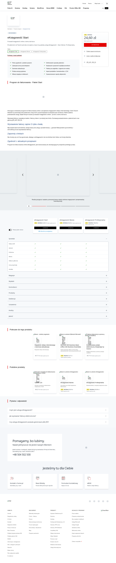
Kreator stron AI (54, 541)
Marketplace (9, 28)
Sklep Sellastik (54, 536)
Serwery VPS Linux (55, 524)
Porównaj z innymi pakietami (14, 55)
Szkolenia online (76, 527)
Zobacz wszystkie (76, 541)
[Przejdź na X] (90, 501)
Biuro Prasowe (11, 530)
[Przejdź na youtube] (99, 501)
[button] (29, 206)
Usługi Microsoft (76, 522)
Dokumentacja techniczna (35, 522)
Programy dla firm (76, 536)
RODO (9, 539)
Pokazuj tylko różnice (18, 229)
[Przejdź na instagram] (108, 501)
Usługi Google (75, 524)
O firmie (9, 519)
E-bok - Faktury (33, 516)
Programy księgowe (17, 28)
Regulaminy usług (11, 516)
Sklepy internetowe (55, 533)
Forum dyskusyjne (33, 524)
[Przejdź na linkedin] (94, 501)
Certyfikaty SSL (54, 530)
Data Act (9, 547)
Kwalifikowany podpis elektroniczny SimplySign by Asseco (95, 347)
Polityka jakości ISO (12, 536)
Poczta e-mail (53, 539)
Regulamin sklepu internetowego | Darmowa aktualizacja (45, 346)
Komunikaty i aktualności (35, 527)
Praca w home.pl (11, 527)
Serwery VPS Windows (56, 527)
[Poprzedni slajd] (22, 175)
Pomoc (90, 3)
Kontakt (9, 522)
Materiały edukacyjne (34, 513)
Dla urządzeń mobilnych (78, 519)
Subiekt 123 (38, 382)
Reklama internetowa (55, 544)
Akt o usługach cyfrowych (13, 544)
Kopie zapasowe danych (78, 533)
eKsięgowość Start (13, 51)
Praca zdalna (75, 513)
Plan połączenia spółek (13, 553)
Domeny (52, 516)
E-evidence (10, 556)
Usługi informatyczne (55, 547)
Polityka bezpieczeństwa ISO (14, 533)
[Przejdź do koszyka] (107, 3)
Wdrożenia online (76, 530)
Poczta (84, 3)
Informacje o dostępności (13, 541)
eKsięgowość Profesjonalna (39, 51)
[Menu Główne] (10, 3)
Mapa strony (10, 550)
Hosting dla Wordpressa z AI (57, 522)
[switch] (10, 230)
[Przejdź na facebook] (103, 501)
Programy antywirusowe (78, 516)
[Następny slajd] (93, 175)
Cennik (9, 513)
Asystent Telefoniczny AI (56, 513)
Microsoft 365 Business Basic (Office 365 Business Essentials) (71, 346)
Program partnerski (34, 533)
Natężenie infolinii (11, 524)
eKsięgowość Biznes (25, 51)
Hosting (52, 519)
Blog (30, 530)
